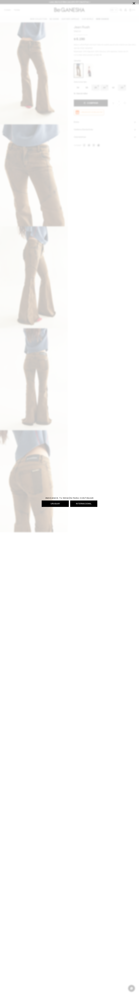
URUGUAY (55, 504)
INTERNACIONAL (83, 504)
